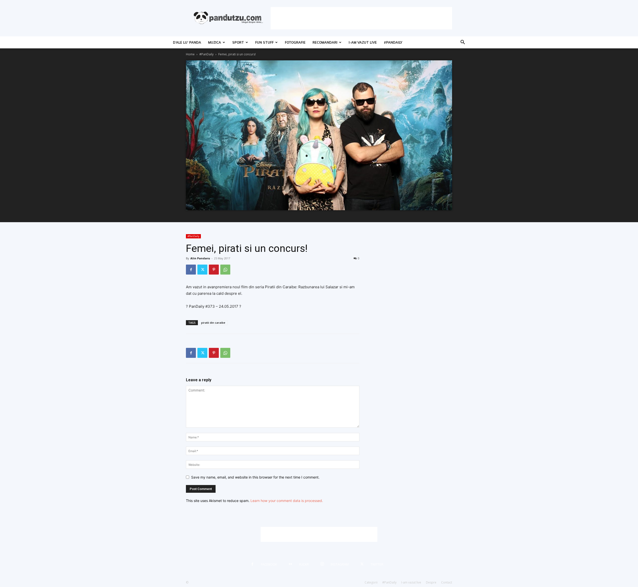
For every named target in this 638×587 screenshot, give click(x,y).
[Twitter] (202, 270)
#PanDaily (393, 42)
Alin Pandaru (200, 258)
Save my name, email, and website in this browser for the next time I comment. (255, 477)
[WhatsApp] (225, 270)
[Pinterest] (214, 270)
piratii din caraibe (213, 322)
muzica (214, 42)
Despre (431, 582)
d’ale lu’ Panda (187, 42)
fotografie (295, 42)
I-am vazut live (363, 42)
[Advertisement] (361, 18)
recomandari (325, 42)
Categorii (371, 582)
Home (190, 54)
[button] (463, 42)
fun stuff (264, 42)
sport (238, 42)
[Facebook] (191, 270)
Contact (446, 582)
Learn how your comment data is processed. (286, 500)
